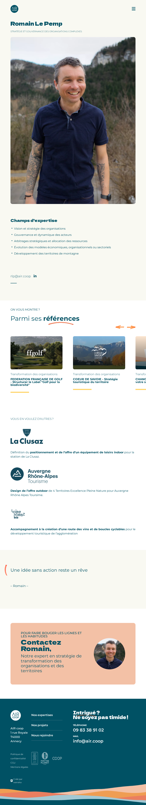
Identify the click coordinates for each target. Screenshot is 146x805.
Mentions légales (19, 767)
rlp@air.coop (21, 276)
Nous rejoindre (42, 735)
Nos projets (39, 725)
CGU (13, 762)
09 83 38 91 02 (88, 730)
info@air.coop (88, 741)
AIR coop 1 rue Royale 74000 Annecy (19, 735)
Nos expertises (42, 715)
